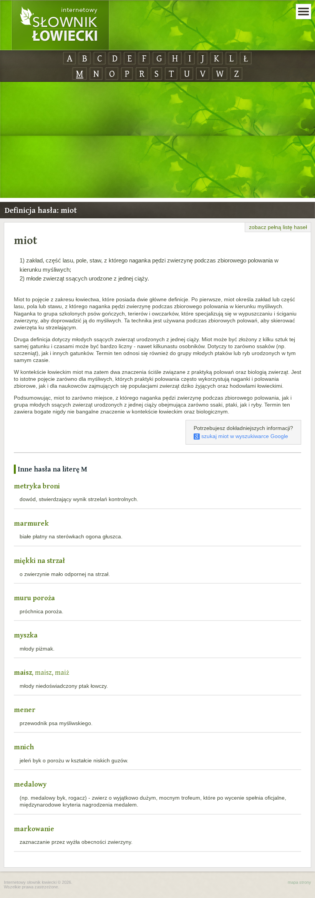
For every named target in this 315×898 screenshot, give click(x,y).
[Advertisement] (157, 140)
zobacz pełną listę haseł (278, 227)
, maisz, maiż (41, 672)
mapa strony (299, 882)
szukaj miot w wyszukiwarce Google (244, 436)
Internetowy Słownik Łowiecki (60, 25)
